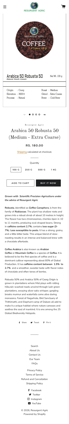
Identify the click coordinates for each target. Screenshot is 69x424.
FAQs (35, 363)
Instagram (36, 399)
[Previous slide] (24, 114)
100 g (16, 169)
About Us (35, 350)
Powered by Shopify (35, 414)
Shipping (22, 151)
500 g (42, 169)
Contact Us (34, 354)
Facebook (36, 390)
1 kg (53, 169)
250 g (28, 169)
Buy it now (48, 183)
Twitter (36, 394)
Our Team (34, 359)
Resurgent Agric (39, 410)
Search (34, 346)
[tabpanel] (34, 60)
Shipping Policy (34, 383)
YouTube (36, 403)
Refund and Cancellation (34, 379)
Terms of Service (34, 374)
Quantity (34, 162)
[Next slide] (44, 114)
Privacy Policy (34, 370)
